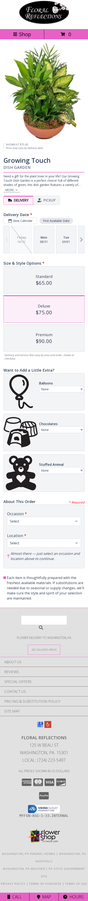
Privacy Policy (13, 884)
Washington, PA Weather (24, 869)
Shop (25, 34)
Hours (75, 897)
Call (16, 897)
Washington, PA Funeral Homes (28, 854)
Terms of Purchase (45, 884)
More (9, 190)
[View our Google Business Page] (40, 726)
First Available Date (56, 221)
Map (45, 897)
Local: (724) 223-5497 (44, 760)
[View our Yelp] (47, 726)
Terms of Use (76, 884)
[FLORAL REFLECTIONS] (44, 23)
